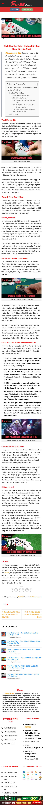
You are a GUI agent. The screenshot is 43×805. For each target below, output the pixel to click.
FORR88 (28, 727)
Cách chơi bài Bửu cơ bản (21, 95)
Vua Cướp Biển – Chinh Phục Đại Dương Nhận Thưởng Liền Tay (24, 642)
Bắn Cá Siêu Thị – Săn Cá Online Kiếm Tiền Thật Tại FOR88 (23, 634)
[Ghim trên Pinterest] (27, 590)
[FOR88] (21, 3)
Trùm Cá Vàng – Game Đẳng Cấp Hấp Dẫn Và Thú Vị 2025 (24, 650)
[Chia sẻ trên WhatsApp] (12, 590)
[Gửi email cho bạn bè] (23, 590)
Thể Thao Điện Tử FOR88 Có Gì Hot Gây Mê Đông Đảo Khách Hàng (23, 667)
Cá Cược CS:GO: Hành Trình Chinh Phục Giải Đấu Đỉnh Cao (23, 675)
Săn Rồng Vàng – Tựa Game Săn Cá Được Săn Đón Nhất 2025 (24, 659)
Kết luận (15, 114)
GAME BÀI (21, 597)
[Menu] (3, 3)
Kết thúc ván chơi (21, 111)
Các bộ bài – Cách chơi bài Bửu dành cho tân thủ (25, 106)
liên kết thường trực (35, 597)
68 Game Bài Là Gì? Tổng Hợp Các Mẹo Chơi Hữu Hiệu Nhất (11, 614)
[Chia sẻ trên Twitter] (19, 590)
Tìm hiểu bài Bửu (18, 93)
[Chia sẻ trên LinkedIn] (30, 590)
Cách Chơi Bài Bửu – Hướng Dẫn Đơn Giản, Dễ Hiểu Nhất (22, 88)
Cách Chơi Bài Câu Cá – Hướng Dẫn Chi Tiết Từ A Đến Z (33, 614)
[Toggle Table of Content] (34, 84)
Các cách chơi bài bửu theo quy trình (25, 101)
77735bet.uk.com (8, 694)
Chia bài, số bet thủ (21, 98)
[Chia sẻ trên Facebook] (16, 590)
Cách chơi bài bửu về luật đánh (25, 109)
